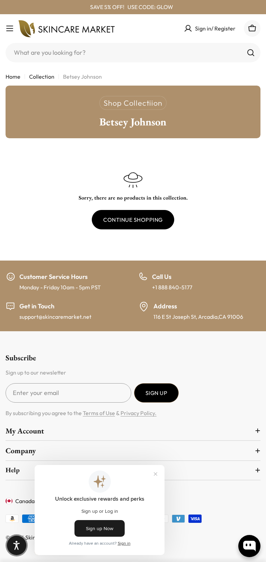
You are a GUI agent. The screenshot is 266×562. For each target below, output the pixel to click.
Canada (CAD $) (35, 501)
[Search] (251, 53)
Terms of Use (99, 413)
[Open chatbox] (249, 546)
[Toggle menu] (10, 28)
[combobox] (133, 52)
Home (13, 76)
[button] (17, 545)
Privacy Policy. (139, 413)
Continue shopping (132, 219)
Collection (41, 76)
